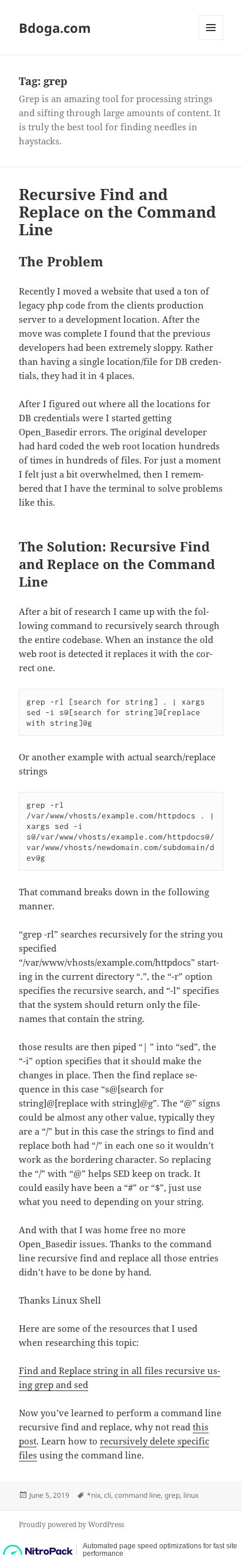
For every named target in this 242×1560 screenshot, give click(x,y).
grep (172, 1495)
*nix (93, 1495)
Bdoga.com (55, 27)
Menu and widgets (211, 39)
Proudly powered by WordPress (71, 1524)
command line (138, 1495)
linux (191, 1495)
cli (107, 1495)
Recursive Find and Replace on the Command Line (117, 212)
